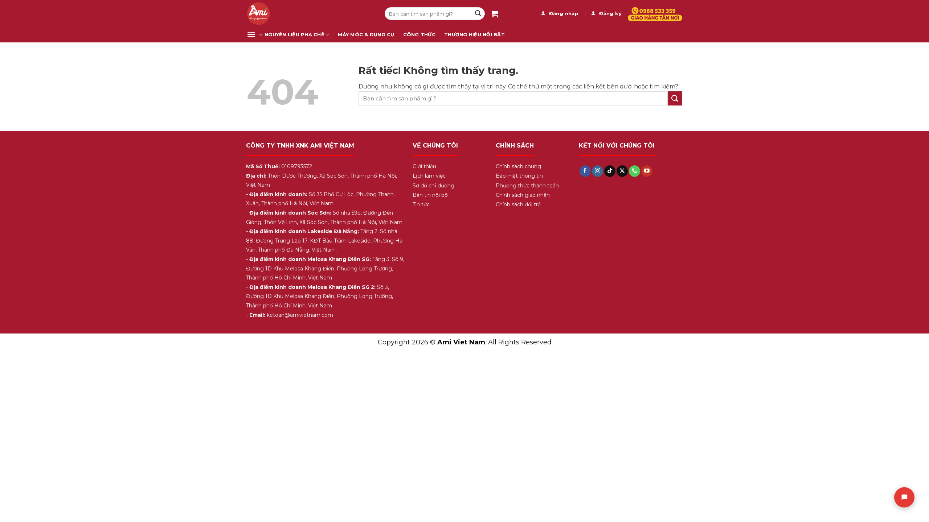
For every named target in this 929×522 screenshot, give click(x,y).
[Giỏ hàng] (494, 14)
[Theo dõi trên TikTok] (609, 171)
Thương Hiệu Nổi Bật (474, 34)
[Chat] (904, 497)
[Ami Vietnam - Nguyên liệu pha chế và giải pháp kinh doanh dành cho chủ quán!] (310, 13)
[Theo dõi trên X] (622, 171)
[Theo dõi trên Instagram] (597, 171)
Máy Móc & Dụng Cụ (366, 34)
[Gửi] (478, 14)
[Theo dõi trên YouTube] (646, 171)
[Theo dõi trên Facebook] (585, 171)
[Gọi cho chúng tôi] (634, 171)
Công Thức (419, 34)
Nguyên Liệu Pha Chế (294, 34)
